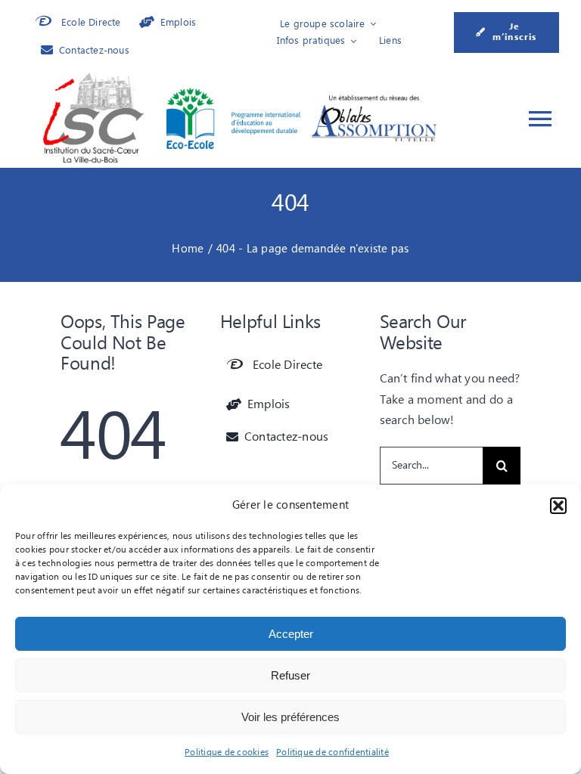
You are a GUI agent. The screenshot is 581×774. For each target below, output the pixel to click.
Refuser (290, 675)
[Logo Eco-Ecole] (233, 94)
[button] (558, 505)
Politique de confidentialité (332, 752)
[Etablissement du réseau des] (374, 99)
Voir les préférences (290, 717)
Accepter (291, 633)
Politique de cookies (227, 752)
